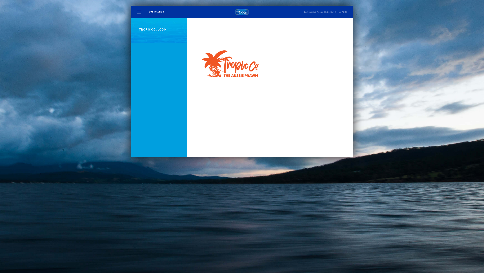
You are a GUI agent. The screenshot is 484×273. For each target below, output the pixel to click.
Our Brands (156, 12)
